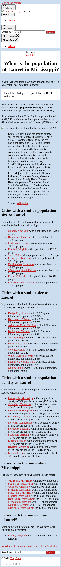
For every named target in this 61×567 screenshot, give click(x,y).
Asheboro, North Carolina (22, 325)
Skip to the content (11, 2)
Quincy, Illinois (16, 367)
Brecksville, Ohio (17, 343)
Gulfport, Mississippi (19, 486)
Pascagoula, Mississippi (20, 398)
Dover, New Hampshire (21, 410)
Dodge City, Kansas (19, 313)
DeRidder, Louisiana (19, 428)
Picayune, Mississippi (19, 489)
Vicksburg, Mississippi (20, 480)
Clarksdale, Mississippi (20, 507)
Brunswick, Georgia (19, 237)
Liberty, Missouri (17, 453)
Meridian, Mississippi (19, 501)
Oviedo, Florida (16, 349)
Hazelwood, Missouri (19, 319)
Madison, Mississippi (19, 495)
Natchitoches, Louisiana (21, 264)
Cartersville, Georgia (19, 243)
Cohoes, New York (18, 230)
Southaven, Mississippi (20, 483)
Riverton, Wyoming (18, 446)
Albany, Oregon (16, 337)
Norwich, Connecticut (20, 422)
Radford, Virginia (17, 249)
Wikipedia (22, 203)
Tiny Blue (15, 558)
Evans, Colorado (17, 276)
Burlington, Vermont (19, 331)
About (11, 20)
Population (30, 55)
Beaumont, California (19, 416)
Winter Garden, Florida (20, 355)
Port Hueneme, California (22, 282)
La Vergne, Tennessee (20, 258)
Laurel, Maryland (17, 535)
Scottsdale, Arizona (18, 434)
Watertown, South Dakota (22, 270)
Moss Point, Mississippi (20, 492)
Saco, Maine (15, 255)
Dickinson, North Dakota (21, 361)
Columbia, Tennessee (19, 404)
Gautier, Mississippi (18, 504)
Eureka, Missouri (17, 440)
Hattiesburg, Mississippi (21, 498)
